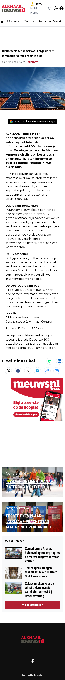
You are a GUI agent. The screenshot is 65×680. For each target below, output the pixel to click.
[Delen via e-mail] (56, 370)
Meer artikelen (33, 604)
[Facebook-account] (33, 661)
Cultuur (29, 21)
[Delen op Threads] (8, 370)
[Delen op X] (27, 370)
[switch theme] (55, 8)
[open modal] (61, 8)
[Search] (50, 8)
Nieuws (12, 21)
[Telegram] (37, 370)
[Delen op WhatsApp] (49, 361)
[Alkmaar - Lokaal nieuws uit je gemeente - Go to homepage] (33, 639)
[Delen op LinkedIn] (59, 361)
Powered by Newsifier (32, 675)
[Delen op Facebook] (18, 370)
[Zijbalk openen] (2, 22)
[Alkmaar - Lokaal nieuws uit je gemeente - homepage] (14, 8)
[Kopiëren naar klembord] (47, 370)
